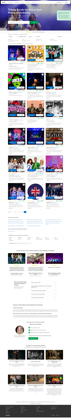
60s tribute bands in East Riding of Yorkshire (34, 219)
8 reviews (47, 90)
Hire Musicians (10, 2)
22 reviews (33, 145)
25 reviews (14, 145)
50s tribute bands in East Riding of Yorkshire (15, 219)
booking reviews (42, 32)
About (37, 408)
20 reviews (33, 173)
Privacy (7, 411)
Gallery (22, 411)
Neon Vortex (15, 273)
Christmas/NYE (34, 2)
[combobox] (13, 36)
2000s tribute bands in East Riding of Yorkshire (54, 221)
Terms (7, 409)
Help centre (8, 408)
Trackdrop (53, 415)
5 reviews (33, 63)
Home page (10, 34)
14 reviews (52, 145)
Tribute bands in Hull (11, 231)
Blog (22, 412)
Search (59, 2)
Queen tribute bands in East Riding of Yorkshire (16, 225)
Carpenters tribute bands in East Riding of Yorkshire (53, 223)
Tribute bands (15, 34)
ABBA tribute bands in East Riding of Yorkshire (16, 223)
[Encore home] (3, 2)
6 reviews (52, 63)
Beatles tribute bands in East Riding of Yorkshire (35, 223)
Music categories (24, 409)
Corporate (27, 2)
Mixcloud (57, 415)
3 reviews (10, 118)
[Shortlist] (63, 2)
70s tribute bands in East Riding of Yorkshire (53, 219)
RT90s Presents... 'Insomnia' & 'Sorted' (54, 273)
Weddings (16, 2)
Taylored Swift (35, 273)
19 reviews (52, 173)
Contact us (7, 412)
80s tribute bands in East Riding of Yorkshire (15, 221)
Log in (66, 2)
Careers (37, 409)
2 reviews (14, 61)
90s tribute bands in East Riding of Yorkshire (34, 221)
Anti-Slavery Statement (40, 411)
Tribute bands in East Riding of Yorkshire (34, 225)
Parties (22, 2)
